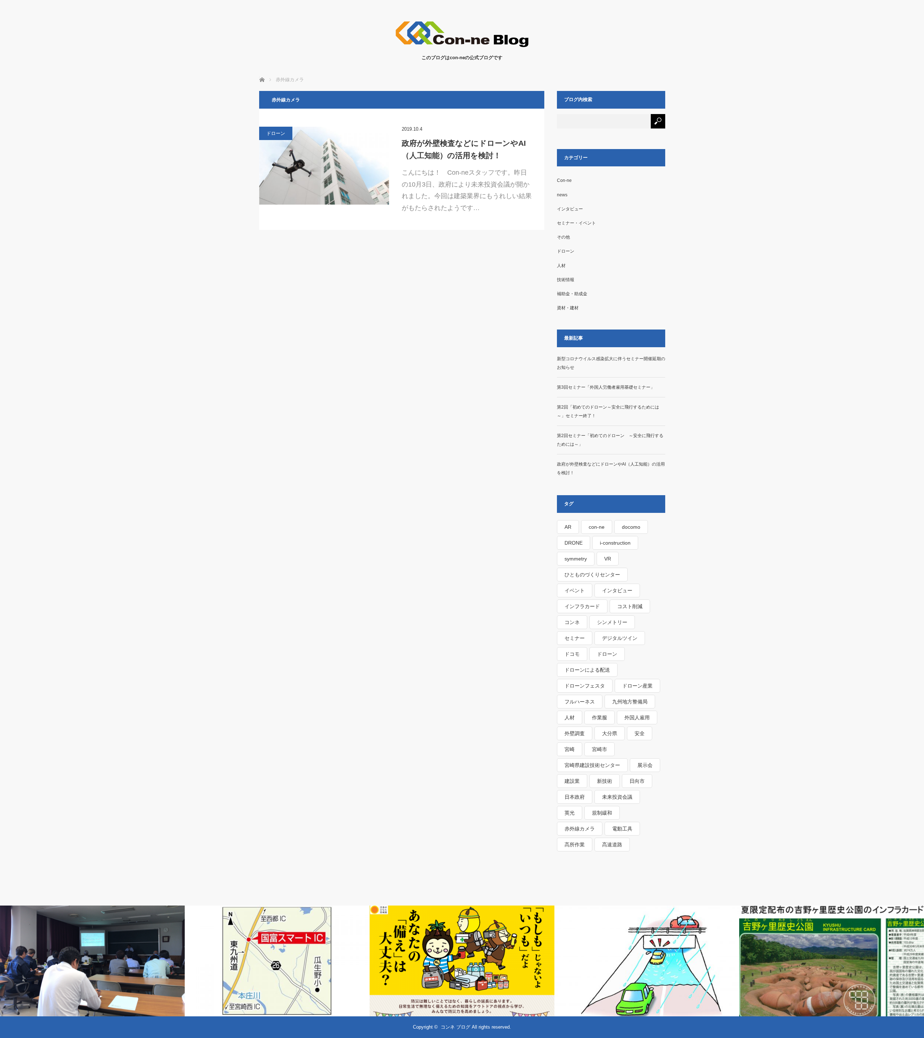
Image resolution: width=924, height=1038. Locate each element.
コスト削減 (629, 606)
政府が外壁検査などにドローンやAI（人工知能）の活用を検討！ (464, 149)
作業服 (599, 717)
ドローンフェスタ (585, 686)
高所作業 (575, 844)
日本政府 (575, 797)
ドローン (275, 133)
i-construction (615, 543)
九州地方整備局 (630, 702)
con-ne (597, 527)
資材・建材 (568, 307)
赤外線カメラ (580, 829)
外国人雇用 (637, 717)
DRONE (574, 543)
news (562, 194)
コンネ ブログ (455, 1027)
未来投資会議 (617, 797)
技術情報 (565, 279)
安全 (640, 733)
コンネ (572, 622)
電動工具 (622, 829)
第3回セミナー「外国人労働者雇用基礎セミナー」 (606, 387)
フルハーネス (580, 702)
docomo (631, 527)
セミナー (575, 638)
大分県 (609, 733)
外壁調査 (575, 733)
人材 (561, 265)
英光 (570, 813)
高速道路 (612, 844)
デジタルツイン (619, 638)
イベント (575, 590)
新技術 (604, 781)
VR (607, 559)
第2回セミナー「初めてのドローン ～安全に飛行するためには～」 (610, 440)
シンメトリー (612, 622)
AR (568, 527)
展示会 (645, 765)
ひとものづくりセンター (592, 574)
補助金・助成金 (572, 293)
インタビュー (570, 208)
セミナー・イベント (576, 223)
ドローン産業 (637, 686)
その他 (563, 237)
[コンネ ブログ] (462, 47)
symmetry (576, 559)
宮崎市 (599, 749)
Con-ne (564, 180)
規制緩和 (602, 813)
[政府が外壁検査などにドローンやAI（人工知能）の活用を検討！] (324, 166)
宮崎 (570, 749)
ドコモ (572, 654)
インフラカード (582, 606)
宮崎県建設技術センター (592, 765)
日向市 (637, 781)
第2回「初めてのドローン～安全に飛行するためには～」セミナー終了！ (608, 411)
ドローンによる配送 (587, 670)
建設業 (572, 781)
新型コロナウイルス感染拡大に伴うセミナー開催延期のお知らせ (611, 363)
